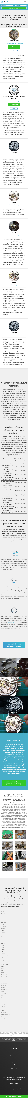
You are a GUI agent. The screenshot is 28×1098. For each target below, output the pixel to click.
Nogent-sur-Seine (4, 964)
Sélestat (2, 997)
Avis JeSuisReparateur (14, 1066)
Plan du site (14, 1068)
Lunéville (3, 949)
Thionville (3, 1004)
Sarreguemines (4, 989)
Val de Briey (3, 1012)
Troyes (2, 1010)
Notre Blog (14, 1064)
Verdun (2, 1016)
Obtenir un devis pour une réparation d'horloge (14, 645)
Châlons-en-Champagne (6, 918)
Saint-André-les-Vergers (6, 976)
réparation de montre (12, 622)
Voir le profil (15, 50)
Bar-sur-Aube (4, 916)
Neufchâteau (3, 962)
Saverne (2, 991)
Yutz (2, 1023)
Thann (2, 1000)
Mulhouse (3, 958)
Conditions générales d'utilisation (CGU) (14, 1055)
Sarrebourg (3, 987)
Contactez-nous (14, 1061)
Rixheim (2, 972)
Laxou (2, 945)
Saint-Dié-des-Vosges (5, 979)
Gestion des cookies (14, 1059)
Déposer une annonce (15, 1097)
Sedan (2, 995)
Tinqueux (3, 1006)
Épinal (2, 930)
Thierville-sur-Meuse (5, 1002)
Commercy (3, 926)
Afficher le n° (14, 47)
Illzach (2, 939)
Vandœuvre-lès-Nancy (5, 1014)
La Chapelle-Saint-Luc (5, 941)
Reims (2, 966)
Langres (2, 943)
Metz (2, 951)
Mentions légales (14, 1062)
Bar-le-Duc (3, 913)
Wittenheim (3, 1021)
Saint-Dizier (3, 981)
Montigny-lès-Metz (5, 955)
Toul (2, 1008)
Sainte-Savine (4, 983)
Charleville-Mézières (5, 920)
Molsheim (3, 953)
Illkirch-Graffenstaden (5, 937)
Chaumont (3, 922)
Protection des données (14, 1057)
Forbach (3, 932)
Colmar (2, 924)
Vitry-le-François (4, 1018)
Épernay (3, 928)
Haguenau (3, 934)
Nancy (2, 960)
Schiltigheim (3, 993)
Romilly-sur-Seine (4, 974)
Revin (2, 970)
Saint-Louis (3, 985)
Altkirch (2, 911)
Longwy (2, 947)
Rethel (2, 968)
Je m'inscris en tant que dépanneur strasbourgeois (14, 783)
